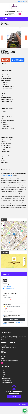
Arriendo (4, 374)
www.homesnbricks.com (6, 175)
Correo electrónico (7, 299)
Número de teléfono (7, 304)
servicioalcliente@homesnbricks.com (9, 360)
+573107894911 (7, 286)
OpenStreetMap (24, 249)
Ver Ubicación (11, 262)
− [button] (3, 225)
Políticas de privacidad (7, 382)
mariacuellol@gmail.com (9, 288)
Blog (3, 376)
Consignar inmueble (6, 380)
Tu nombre (5, 295)
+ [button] (3, 223)
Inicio (3, 370)
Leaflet (15, 249)
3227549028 (11, 13)
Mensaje (5, 308)
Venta (3, 372)
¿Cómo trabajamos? (6, 378)
